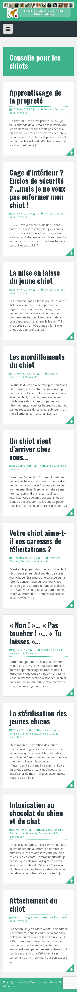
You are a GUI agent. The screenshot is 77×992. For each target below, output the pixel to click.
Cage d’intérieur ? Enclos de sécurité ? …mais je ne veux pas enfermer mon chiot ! (37, 188)
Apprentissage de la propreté (35, 96)
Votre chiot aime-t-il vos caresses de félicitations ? (37, 540)
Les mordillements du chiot (36, 360)
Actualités (54, 558)
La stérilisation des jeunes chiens (38, 717)
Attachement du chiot (33, 904)
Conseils (48, 109)
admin (34, 917)
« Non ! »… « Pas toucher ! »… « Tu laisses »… (35, 632)
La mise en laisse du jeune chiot (34, 276)
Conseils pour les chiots (23, 377)
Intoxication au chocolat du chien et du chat (36, 812)
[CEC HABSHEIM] (38, 10)
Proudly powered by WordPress (24, 982)
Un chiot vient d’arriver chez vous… (30, 448)
